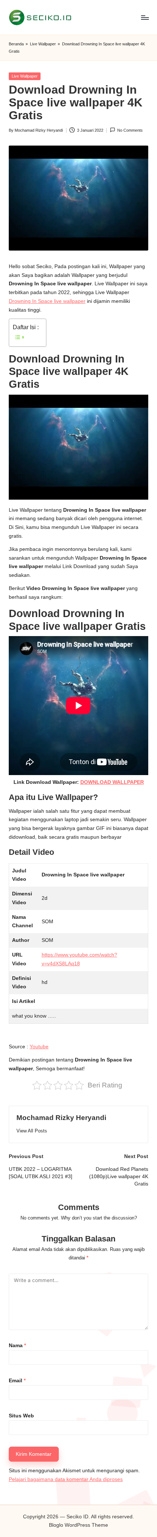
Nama (17, 1345)
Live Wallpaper (43, 44)
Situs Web (21, 1415)
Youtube (39, 1046)
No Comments (130, 130)
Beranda (16, 44)
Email (17, 1380)
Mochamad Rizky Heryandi (61, 1117)
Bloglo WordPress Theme (78, 1525)
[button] (31, 1130)
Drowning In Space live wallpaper (47, 301)
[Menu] (144, 17)
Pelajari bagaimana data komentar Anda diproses (66, 1479)
